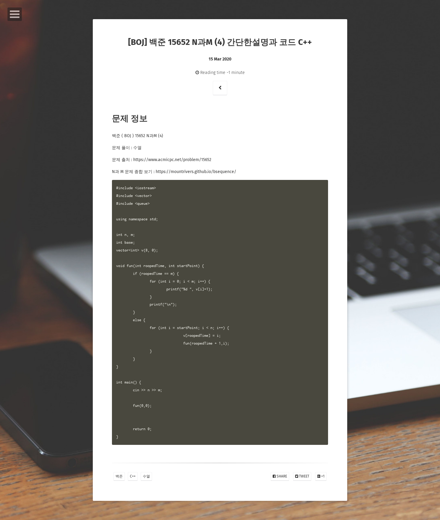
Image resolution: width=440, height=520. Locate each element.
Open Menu (14, 14)
